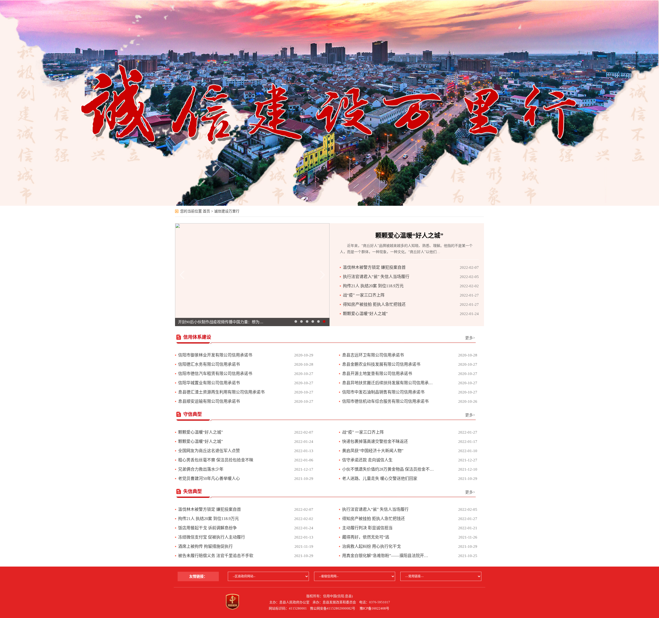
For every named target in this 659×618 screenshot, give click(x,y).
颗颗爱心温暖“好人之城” (409, 235)
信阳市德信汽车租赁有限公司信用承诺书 (215, 373)
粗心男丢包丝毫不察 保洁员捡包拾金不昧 (215, 460)
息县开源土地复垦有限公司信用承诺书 (377, 373)
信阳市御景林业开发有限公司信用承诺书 (215, 355)
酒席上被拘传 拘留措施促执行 (205, 546)
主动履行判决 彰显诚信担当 (367, 528)
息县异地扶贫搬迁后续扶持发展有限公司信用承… (387, 383)
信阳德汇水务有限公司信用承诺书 (209, 364)
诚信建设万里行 (226, 211)
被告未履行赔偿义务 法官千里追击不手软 (215, 555)
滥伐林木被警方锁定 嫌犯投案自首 (374, 267)
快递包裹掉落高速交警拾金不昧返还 (375, 441)
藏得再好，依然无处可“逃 (365, 537)
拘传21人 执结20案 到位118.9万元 (373, 286)
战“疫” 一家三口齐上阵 (364, 295)
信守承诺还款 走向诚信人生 (367, 460)
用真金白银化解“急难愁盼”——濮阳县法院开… (385, 555)
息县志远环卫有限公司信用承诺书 (373, 355)
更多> (470, 338)
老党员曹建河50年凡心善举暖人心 (209, 478)
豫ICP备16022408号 (374, 608)
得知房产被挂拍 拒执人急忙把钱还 (374, 304)
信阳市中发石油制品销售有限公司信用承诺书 (383, 392)
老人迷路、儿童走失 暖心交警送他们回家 (379, 478)
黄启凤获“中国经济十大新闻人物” (372, 451)
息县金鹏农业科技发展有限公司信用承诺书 (381, 364)
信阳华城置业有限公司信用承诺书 (209, 383)
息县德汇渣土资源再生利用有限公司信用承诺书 (221, 392)
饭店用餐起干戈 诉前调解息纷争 (207, 528)
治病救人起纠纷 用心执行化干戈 (371, 546)
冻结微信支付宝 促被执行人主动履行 (211, 537)
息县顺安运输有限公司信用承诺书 (209, 401)
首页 (206, 211)
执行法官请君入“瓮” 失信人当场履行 (376, 276)
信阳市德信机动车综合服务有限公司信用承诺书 (385, 401)
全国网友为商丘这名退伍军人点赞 (209, 451)
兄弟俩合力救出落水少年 (200, 469)
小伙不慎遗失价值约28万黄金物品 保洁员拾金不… (388, 469)
